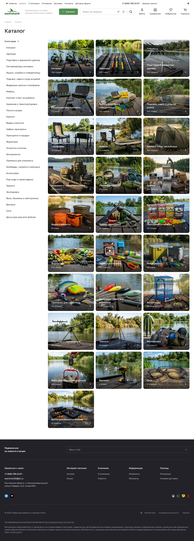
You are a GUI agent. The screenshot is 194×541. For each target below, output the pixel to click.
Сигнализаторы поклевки (19, 66)
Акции (70, 478)
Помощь (164, 468)
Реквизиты (134, 474)
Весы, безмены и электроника (22, 198)
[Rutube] (12, 496)
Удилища (11, 54)
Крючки (10, 116)
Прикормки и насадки (17, 135)
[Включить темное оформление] (188, 3)
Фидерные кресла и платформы (23, 85)
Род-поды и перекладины (19, 179)
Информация (136, 468)
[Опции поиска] (118, 12)
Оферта (185, 513)
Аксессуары (12, 173)
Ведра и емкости (15, 123)
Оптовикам (165, 474)
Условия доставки (169, 478)
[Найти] (130, 12)
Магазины (134, 478)
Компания (103, 468)
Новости (102, 478)
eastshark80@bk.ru (14, 478)
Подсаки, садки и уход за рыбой (23, 79)
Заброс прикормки (16, 129)
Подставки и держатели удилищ (23, 60)
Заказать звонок (149, 3)
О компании (104, 474)
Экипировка (12, 192)
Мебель (10, 91)
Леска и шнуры (14, 110)
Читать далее (16, 532)
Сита (8, 210)
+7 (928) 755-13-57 (130, 3)
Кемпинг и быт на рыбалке (20, 97)
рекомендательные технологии (59, 522)
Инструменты (13, 154)
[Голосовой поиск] (124, 12)
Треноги (10, 185)
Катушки (10, 47)
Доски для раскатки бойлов (21, 217)
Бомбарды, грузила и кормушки (23, 167)
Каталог (71, 474)
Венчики (10, 204)
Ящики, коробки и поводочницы (23, 72)
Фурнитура (12, 141)
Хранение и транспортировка (21, 104)
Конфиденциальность (169, 513)
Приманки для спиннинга (19, 160)
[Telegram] (6, 496)
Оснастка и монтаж (16, 148)
